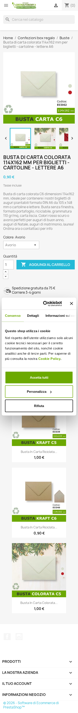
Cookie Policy (49, 358)
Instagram (19, 636)
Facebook (7, 636)
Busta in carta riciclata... (39, 452)
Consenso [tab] (13, 315)
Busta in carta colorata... (39, 603)
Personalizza (36, 391)
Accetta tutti (39, 377)
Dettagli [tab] (33, 315)
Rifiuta (39, 405)
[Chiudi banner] (71, 303)
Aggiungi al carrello (45, 264)
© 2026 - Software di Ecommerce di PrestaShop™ (31, 705)
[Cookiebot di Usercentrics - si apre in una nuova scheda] (45, 303)
